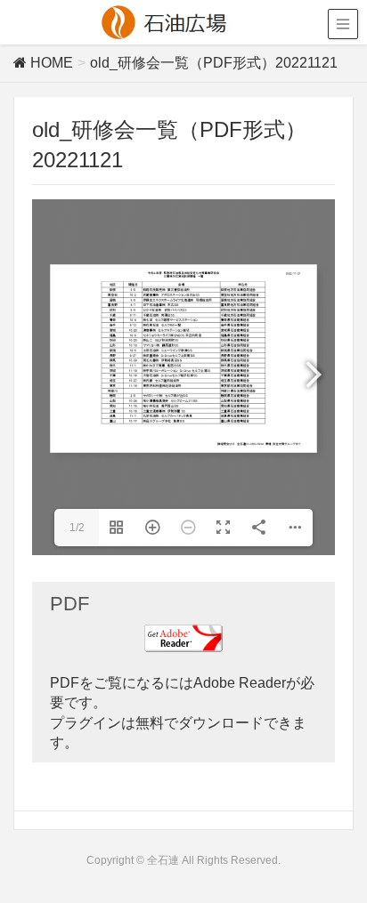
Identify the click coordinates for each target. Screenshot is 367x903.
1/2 (77, 527)
